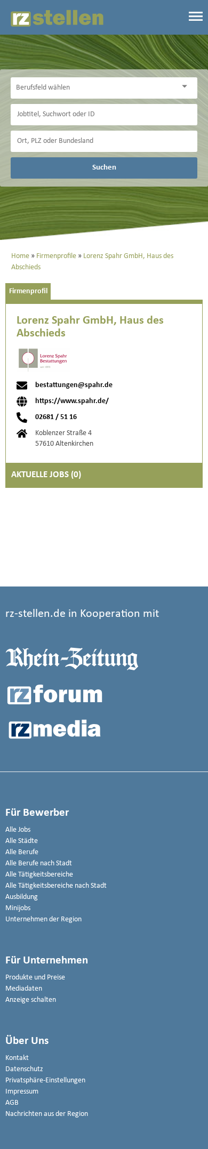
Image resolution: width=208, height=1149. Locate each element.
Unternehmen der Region (43, 919)
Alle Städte (21, 841)
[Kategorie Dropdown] (186, 86)
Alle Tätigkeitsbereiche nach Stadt (56, 886)
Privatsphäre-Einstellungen (45, 1080)
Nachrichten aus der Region (46, 1114)
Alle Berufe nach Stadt (38, 863)
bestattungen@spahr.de (74, 385)
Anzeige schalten (30, 1000)
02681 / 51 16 (56, 417)
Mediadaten (23, 989)
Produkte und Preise (35, 978)
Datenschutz (24, 1069)
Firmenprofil (28, 291)
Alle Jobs (17, 830)
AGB (12, 1103)
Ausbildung (21, 897)
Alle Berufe (21, 852)
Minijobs (17, 908)
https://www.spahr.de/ (72, 401)
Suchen (104, 167)
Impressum (21, 1092)
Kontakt (17, 1058)
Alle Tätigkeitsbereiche (39, 875)
